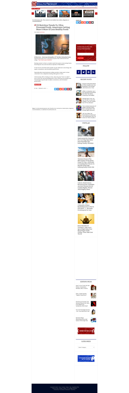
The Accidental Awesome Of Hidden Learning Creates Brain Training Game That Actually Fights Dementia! (89, 108)
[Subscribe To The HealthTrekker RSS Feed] (93, 72)
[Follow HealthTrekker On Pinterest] (88, 72)
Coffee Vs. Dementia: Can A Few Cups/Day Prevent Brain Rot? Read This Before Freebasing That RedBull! (89, 93)
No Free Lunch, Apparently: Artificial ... (51, 15)
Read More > (38, 84)
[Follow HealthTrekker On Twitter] (83, 72)
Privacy (60, 388)
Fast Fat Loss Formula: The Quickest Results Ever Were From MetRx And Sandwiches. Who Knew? (82, 304)
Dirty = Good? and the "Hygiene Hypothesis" (81, 294)
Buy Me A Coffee (36, 8)
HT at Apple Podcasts (72, 388)
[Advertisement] (53, 98)
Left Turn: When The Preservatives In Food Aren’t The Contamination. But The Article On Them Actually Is (89, 115)
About (65, 388)
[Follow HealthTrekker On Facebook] (79, 72)
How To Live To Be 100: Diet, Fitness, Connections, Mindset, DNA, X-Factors (83, 287)
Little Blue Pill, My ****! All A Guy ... (64, 16)
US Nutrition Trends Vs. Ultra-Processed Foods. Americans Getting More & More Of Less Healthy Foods (53, 27)
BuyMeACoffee (75, 387)
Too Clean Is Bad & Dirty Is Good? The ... (88, 15)
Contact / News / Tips (66, 387)
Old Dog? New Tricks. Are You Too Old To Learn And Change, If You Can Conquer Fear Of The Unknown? (89, 100)
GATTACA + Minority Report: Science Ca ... (40, 15)
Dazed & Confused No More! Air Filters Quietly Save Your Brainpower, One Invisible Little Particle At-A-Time (89, 85)
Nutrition (42, 32)
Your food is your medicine (45, 60)
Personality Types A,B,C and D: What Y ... (76, 15)
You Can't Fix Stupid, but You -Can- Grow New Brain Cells (83, 310)
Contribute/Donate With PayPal (86, 358)
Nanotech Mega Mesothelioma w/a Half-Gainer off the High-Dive (82, 319)
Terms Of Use (55, 388)
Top (60, 387)
